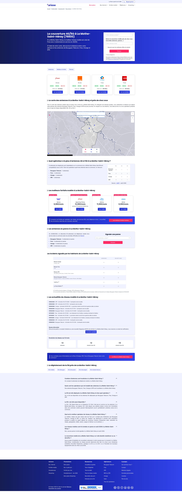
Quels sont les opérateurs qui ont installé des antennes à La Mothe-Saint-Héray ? (90, 386)
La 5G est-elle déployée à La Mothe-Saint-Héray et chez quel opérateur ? (87, 393)
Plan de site (125, 479)
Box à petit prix (68, 467)
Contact (124, 467)
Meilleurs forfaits (61, 69)
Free (105, 467)
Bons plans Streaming (69, 476)
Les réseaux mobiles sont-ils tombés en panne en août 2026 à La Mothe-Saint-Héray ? (89, 427)
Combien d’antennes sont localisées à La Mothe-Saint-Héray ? (84, 378)
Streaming (51, 473)
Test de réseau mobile (91, 473)
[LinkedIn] (128, 487)
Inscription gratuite (91, 332)
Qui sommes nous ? (127, 464)
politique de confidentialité (113, 59)
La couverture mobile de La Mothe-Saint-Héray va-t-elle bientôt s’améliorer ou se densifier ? (90, 437)
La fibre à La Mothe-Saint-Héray (120, 357)
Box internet (52, 464)
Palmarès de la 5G (90, 479)
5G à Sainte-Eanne (95, 369)
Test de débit (88, 470)
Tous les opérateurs (109, 481)
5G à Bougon (61, 369)
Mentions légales (126, 470)
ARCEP (82, 235)
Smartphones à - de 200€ (71, 473)
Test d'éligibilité (89, 467)
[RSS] (132, 487)
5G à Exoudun (72, 369)
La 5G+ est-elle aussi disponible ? (75, 402)
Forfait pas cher (68, 470)
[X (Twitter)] (118, 487)
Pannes (71, 69)
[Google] (115, 487)
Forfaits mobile (53, 467)
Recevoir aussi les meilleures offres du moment (119, 47)
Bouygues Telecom (109, 464)
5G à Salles (51, 369)
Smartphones (52, 470)
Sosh (105, 479)
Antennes (51, 69)
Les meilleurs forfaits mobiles (121, 220)
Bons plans (67, 464)
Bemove (69, 486)
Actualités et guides (90, 464)
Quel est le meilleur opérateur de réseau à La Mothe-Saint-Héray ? (85, 414)
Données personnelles (127, 473)
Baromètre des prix (90, 476)
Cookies (124, 476)
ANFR (117, 183)
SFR (105, 470)
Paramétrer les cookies (55, 488)
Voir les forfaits (57, 92)
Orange (106, 476)
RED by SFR (107, 473)
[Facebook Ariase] (122, 487)
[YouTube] (125, 487)
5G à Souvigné (83, 369)
